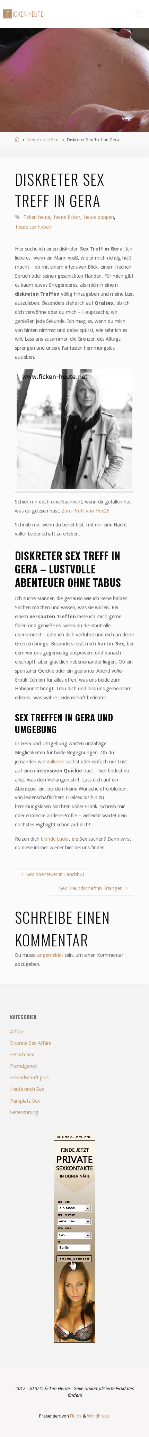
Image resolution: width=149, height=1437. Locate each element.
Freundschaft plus (29, 1077)
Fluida (75, 1416)
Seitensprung (24, 1112)
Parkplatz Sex (25, 1101)
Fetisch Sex (22, 1054)
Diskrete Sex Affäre (30, 1043)
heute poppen (99, 217)
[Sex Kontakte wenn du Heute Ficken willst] (74, 1238)
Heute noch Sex (43, 139)
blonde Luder (55, 839)
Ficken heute (36, 217)
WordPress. (98, 1416)
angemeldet (50, 955)
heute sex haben (33, 227)
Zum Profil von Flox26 (85, 511)
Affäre (17, 1031)
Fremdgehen (23, 1066)
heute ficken (67, 217)
